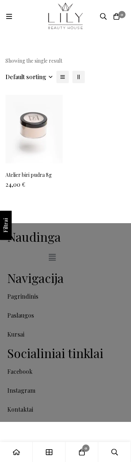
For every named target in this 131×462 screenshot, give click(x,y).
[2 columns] (78, 77)
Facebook (19, 371)
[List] (62, 77)
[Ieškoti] (103, 16)
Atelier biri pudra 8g (28, 174)
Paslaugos (20, 315)
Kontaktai (20, 409)
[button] (52, 257)
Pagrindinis (22, 296)
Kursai (15, 334)
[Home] (16, 452)
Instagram (21, 390)
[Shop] (49, 452)
